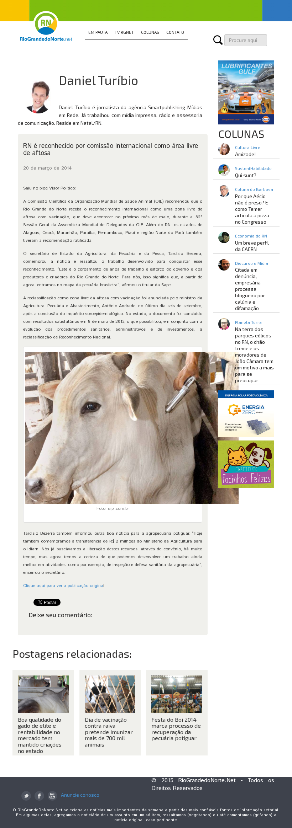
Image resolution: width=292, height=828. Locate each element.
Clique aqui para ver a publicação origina (63, 586)
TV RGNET (124, 32)
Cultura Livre (247, 147)
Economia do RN (251, 235)
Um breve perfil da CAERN (252, 246)
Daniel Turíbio (98, 79)
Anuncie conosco (80, 795)
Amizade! (245, 154)
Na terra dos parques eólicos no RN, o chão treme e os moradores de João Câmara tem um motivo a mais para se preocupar (254, 354)
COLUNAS (150, 32)
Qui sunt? (245, 175)
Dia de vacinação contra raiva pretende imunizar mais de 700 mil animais (109, 732)
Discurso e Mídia (251, 263)
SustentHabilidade (253, 168)
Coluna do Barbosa (254, 189)
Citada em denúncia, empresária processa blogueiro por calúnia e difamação (250, 289)
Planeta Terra (248, 322)
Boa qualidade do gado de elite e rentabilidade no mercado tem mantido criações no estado (40, 735)
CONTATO (175, 32)
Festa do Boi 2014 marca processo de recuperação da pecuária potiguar (176, 729)
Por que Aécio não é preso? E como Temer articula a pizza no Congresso (252, 209)
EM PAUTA (98, 32)
